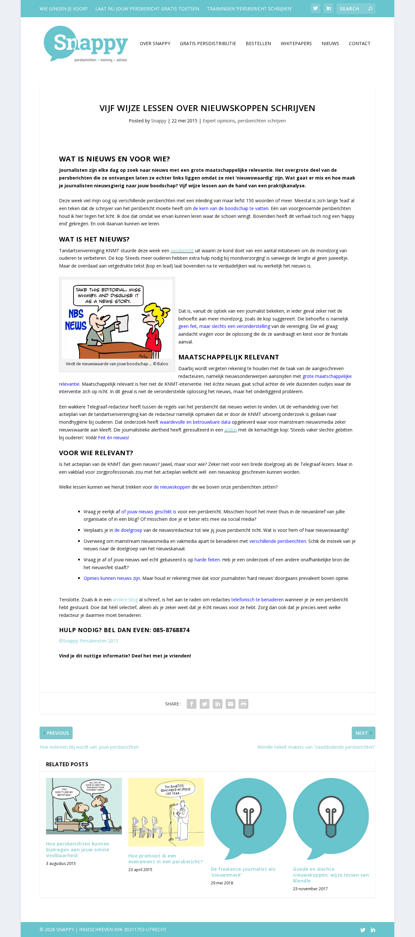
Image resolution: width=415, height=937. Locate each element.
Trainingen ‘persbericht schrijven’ (249, 9)
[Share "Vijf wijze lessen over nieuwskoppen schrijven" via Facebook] (191, 703)
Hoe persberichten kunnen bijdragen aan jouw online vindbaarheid (78, 849)
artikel (230, 430)
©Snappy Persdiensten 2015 (88, 641)
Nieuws (330, 43)
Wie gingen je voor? (64, 9)
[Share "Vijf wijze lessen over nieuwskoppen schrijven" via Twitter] (204, 703)
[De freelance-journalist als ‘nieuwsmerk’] (249, 818)
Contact (360, 43)
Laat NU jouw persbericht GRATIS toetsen (147, 9)
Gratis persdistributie (208, 43)
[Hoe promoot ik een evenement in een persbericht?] (166, 812)
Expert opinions (219, 121)
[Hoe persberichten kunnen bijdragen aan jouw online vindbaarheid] (84, 806)
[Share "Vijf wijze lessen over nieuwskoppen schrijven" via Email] (230, 703)
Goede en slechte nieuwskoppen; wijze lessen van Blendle (331, 875)
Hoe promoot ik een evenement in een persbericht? (165, 859)
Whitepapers (296, 43)
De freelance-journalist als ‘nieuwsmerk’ (243, 872)
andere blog (125, 599)
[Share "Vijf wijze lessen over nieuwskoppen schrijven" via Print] (243, 703)
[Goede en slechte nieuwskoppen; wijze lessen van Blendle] (331, 818)
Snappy (158, 121)
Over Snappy (155, 43)
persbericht (182, 250)
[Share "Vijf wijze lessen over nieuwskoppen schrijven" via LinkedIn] (217, 703)
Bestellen (258, 43)
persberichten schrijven (262, 121)
